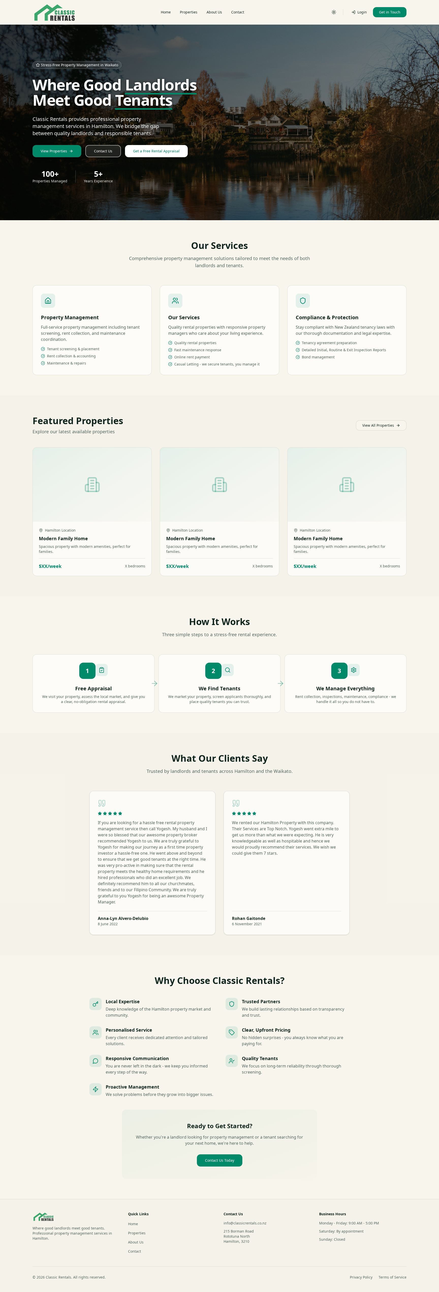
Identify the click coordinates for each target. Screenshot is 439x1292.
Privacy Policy (361, 1277)
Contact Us (103, 151)
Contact (237, 12)
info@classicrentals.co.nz (245, 1223)
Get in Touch (389, 12)
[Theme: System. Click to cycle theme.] (334, 12)
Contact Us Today (219, 1160)
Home (166, 12)
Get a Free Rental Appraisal (156, 151)
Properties (188, 12)
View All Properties (378, 425)
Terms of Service (392, 1277)
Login (362, 12)
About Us (214, 12)
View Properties (54, 151)
